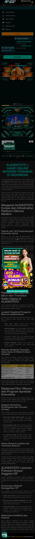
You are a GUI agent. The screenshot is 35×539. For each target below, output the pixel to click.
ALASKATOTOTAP (18, 536)
